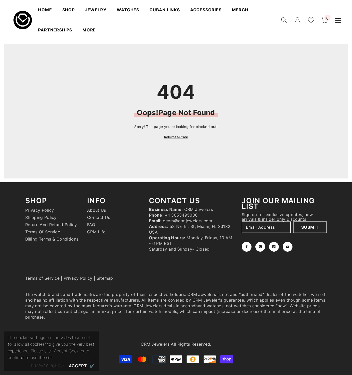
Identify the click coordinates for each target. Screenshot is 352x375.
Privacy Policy (78, 278)
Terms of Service (42, 278)
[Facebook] (247, 247)
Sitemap (105, 278)
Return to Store (176, 137)
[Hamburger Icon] (338, 21)
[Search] (284, 20)
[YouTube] (287, 247)
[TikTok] (274, 247)
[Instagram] (260, 247)
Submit (310, 227)
